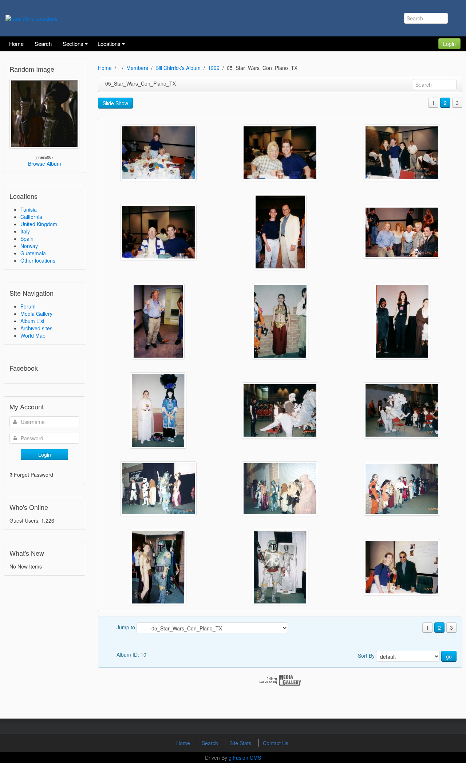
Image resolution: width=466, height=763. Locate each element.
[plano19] (280, 153)
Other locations (37, 260)
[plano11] (158, 410)
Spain (26, 238)
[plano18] (402, 153)
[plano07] (280, 488)
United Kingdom (38, 224)
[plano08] (158, 488)
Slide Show (115, 103)
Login (449, 43)
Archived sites (36, 328)
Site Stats (241, 743)
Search (211, 743)
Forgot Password (33, 474)
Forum (28, 306)
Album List (32, 321)
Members (137, 67)
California (31, 216)
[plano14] (158, 321)
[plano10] (280, 410)
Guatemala (33, 253)
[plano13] (280, 321)
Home (105, 67)
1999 (214, 67)
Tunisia (28, 209)
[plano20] (158, 153)
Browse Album (44, 163)
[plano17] (158, 232)
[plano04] (280, 567)
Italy (25, 231)
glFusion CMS (245, 757)
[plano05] (158, 567)
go (449, 656)
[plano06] (402, 489)
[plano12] (402, 321)
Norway (29, 245)
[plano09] (402, 410)
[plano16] (280, 232)
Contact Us (275, 743)
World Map (33, 335)
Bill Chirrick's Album (178, 67)
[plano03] (402, 567)
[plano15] (402, 232)
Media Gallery (36, 313)
